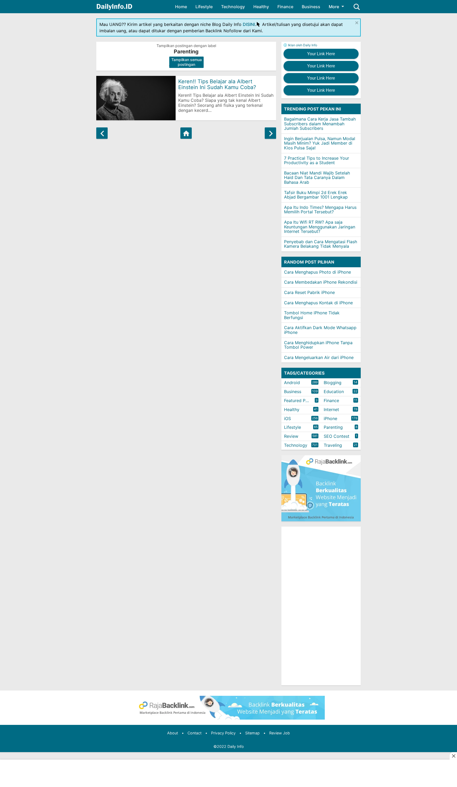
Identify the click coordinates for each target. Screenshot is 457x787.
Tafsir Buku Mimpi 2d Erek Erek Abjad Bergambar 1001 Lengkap (316, 195)
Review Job (279, 733)
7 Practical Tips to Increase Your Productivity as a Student (316, 160)
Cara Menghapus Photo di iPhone (317, 272)
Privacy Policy (223, 733)
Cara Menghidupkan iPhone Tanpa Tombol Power (318, 345)
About (172, 733)
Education (334, 391)
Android (292, 382)
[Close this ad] (453, 756)
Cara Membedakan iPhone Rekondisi (320, 282)
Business (311, 6)
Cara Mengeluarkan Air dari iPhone (319, 357)
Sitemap (252, 733)
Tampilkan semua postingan (186, 62)
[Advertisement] (321, 606)
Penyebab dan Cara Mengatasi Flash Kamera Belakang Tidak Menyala (320, 244)
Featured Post (298, 400)
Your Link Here (321, 54)
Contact (195, 733)
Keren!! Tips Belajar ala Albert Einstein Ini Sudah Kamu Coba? (217, 84)
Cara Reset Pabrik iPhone (309, 292)
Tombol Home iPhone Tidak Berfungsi (312, 315)
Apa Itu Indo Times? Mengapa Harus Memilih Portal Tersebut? (320, 210)
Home (181, 6)
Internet (331, 409)
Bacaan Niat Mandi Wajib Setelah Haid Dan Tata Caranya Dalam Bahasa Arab (317, 177)
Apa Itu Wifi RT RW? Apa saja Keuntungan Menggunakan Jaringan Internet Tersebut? (319, 226)
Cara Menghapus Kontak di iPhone (318, 302)
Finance (285, 6)
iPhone (330, 418)
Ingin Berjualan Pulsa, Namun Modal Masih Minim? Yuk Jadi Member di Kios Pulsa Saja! (319, 143)
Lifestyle (204, 6)
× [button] (357, 22)
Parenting (333, 427)
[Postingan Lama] (270, 133)
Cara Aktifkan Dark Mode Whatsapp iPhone (320, 330)
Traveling (333, 445)
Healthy (261, 6)
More (334, 6)
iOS (287, 418)
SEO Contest (336, 436)
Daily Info (235, 746)
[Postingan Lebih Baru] (102, 133)
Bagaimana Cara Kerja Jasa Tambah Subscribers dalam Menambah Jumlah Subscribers (320, 123)
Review (291, 436)
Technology (233, 6)
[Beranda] (186, 133)
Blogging (332, 382)
